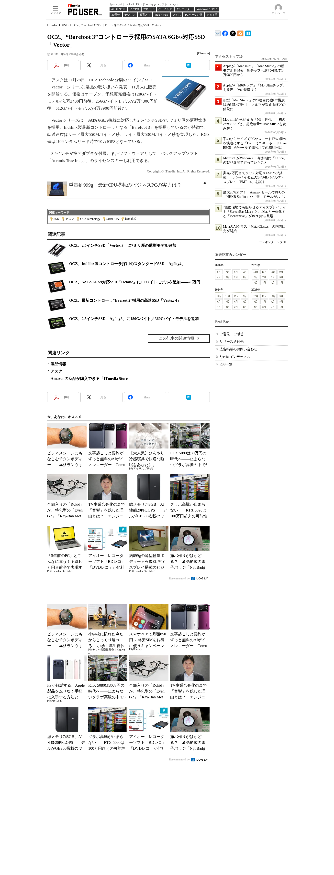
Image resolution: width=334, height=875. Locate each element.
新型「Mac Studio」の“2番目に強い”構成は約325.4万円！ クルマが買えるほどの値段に (254, 104)
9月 (281, 271)
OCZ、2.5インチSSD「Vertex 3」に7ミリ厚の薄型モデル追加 (122, 245)
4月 (219, 277)
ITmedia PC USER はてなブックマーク (248, 33)
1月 (244, 277)
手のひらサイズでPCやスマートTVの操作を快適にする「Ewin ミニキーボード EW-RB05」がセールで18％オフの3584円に (255, 143)
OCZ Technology (90, 219)
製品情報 (58, 364)
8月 (219, 271)
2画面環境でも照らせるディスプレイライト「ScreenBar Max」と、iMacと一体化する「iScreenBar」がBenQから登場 (254, 211)
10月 (272, 271)
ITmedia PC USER (58, 25)
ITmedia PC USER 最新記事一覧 (240, 33)
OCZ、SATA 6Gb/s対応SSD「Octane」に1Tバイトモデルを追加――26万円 (134, 282)
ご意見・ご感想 (232, 334)
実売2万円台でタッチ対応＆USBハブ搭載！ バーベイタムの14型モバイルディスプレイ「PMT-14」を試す (254, 177)
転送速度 (131, 219)
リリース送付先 (232, 341)
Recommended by (179, 578)
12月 (255, 271)
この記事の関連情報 (176, 338)
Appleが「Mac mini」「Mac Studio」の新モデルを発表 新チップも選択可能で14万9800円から (254, 70)
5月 (244, 271)
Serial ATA (112, 219)
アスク (69, 219)
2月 (236, 277)
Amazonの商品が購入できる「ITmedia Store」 (91, 378)
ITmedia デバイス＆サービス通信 (218, 33)
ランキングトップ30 (272, 242)
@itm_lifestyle (233, 32)
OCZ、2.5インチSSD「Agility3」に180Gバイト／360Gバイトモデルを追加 (134, 319)
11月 (264, 271)
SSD (56, 219)
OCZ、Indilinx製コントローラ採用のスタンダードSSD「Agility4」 (127, 264)
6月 (236, 271)
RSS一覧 (226, 364)
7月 (227, 271)
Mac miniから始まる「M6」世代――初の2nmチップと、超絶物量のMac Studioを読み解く (254, 124)
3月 (227, 277)
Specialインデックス (235, 357)
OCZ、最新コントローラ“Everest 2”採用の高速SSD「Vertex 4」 (125, 300)
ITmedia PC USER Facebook (225, 32)
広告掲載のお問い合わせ (238, 349)
